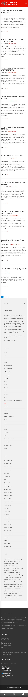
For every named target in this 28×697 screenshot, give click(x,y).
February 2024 (8, 466)
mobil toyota (7, 570)
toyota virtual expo (15, 597)
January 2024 (7, 470)
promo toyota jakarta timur (12, 582)
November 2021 (8, 527)
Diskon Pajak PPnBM (15, 561)
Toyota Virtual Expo (9, 438)
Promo (18, 244)
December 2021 (8, 524)
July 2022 (6, 508)
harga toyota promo (9, 568)
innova (22, 568)
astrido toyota (7, 559)
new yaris (19, 574)
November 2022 (8, 495)
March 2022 (7, 518)
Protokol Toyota (19, 584)
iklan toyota (18, 568)
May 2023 (6, 479)
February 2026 (8, 460)
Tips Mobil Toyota (8, 588)
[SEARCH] (24, 303)
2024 (11, 14)
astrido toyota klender (17, 559)
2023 (9, 43)
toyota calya (7, 590)
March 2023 (7, 482)
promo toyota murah (9, 584)
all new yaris (7, 375)
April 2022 (6, 514)
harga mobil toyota (9, 565)
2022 (5, 352)
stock (5, 429)
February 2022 (8, 521)
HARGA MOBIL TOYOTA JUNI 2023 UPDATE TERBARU (12, 69)
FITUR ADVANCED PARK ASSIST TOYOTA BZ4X (14, 336)
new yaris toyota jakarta (19, 575)
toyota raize (18, 595)
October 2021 (7, 530)
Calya (5, 384)
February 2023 (8, 486)
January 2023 (7, 489)
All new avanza (8, 558)
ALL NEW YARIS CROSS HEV (11, 340)
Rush (5, 422)
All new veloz (7, 371)
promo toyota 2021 (16, 579)
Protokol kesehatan (9, 416)
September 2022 (8, 502)
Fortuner (6, 394)
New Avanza (7, 572)
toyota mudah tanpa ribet (10, 593)
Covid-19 (6, 387)
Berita (5, 381)
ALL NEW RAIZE (8, 368)
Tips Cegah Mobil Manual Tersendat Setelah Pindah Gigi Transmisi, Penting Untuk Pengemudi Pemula (14, 331)
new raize (14, 574)
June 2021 (6, 537)
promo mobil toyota (17, 577)
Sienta (5, 426)
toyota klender (19, 591)
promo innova (8, 577)
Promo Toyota (7, 579)
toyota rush (7, 597)
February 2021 (7, 546)
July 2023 (6, 473)
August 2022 (7, 505)
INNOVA (6, 407)
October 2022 (7, 498)
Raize (5, 419)
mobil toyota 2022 (15, 570)
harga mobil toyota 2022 (10, 567)
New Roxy (6, 410)
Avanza (6, 378)
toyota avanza (17, 588)
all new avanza (8, 365)
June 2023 (7, 476)
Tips (5, 435)
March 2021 (7, 543)
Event (5, 391)
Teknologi (6, 432)
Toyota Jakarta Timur (9, 591)
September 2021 (8, 533)
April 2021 (6, 540)
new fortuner (7, 574)
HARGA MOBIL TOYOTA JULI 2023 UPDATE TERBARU (12, 40)
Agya (13, 158)
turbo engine (7, 442)
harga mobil (15, 563)
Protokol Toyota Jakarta (10, 586)
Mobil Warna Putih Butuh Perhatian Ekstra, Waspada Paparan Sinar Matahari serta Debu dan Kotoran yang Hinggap (14, 317)
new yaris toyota (8, 575)
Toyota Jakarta (14, 590)
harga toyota (20, 567)
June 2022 (7, 511)
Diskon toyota (7, 563)
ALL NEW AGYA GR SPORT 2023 (12, 156)
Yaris (5, 448)
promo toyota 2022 (9, 581)
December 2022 (8, 492)
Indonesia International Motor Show (13, 400)
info (14, 14)
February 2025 (8, 463)
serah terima (20, 586)
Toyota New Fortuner (9, 595)
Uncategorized (8, 445)
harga (12, 43)
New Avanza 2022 (15, 572)
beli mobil (6, 561)
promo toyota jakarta (19, 581)
